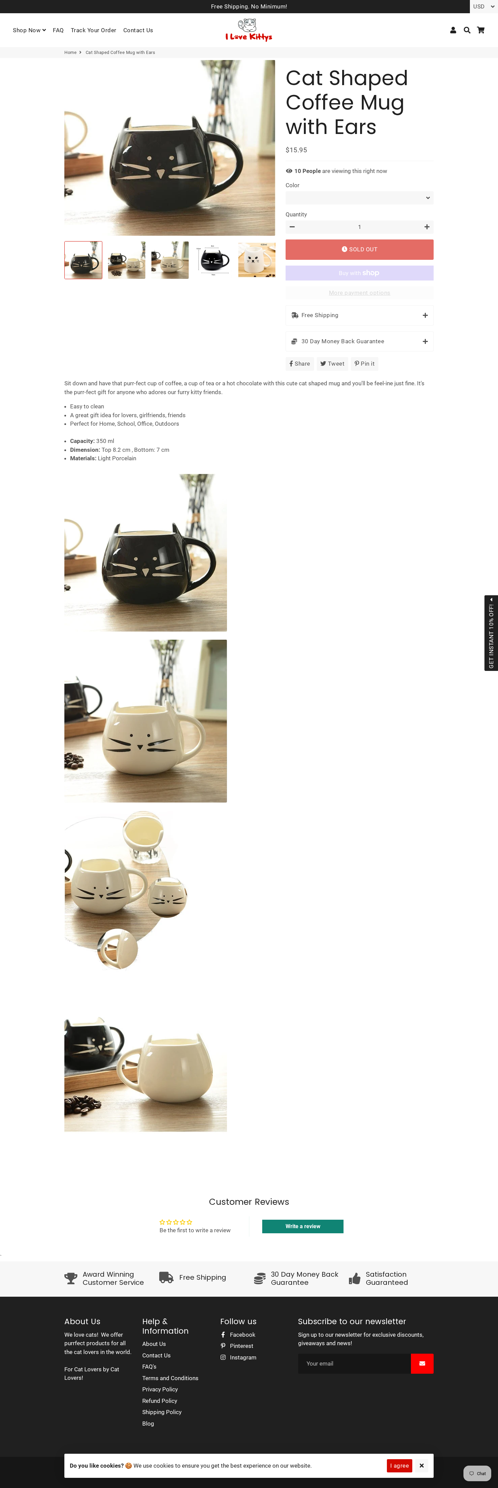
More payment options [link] (360, 292)
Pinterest (241, 1345)
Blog (148, 1423)
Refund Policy (159, 1400)
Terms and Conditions (170, 1378)
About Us (154, 1343)
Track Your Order (94, 30)
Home (70, 52)
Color (292, 185)
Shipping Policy (162, 1412)
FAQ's (149, 1366)
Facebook (242, 1334)
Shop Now (27, 30)
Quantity (296, 214)
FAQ (58, 30)
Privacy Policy (160, 1389)
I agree (399, 1465)
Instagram (242, 1357)
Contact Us (138, 30)
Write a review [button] (303, 1226)
